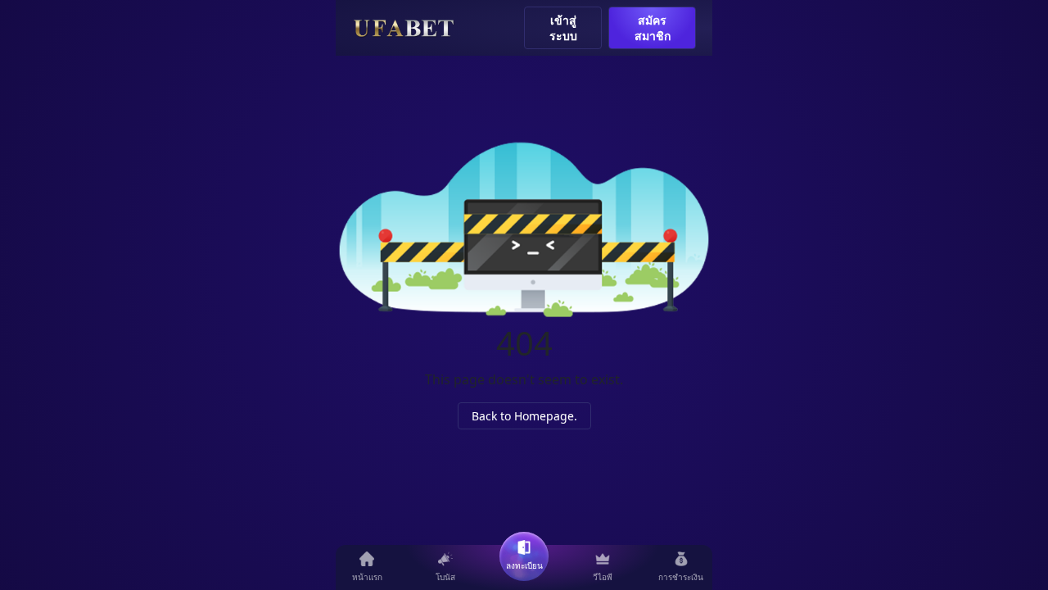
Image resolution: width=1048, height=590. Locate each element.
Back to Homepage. (524, 416)
